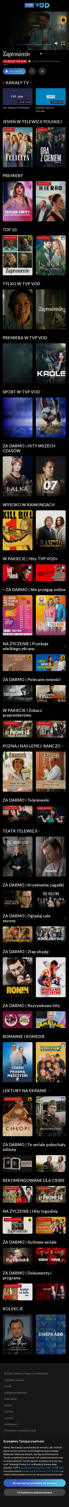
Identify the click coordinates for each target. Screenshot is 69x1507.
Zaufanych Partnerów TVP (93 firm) (41, 1471)
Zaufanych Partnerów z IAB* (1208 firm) (42, 1467)
